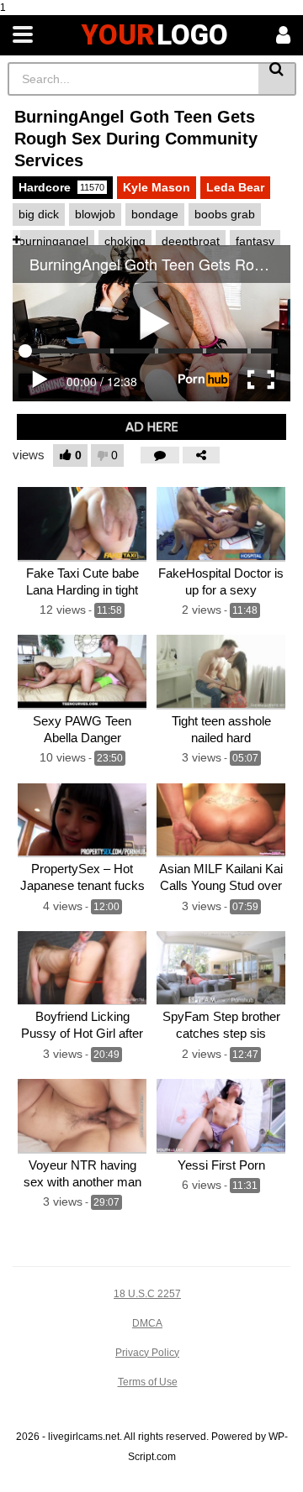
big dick (39, 214)
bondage (154, 214)
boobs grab (224, 214)
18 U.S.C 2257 (147, 1294)
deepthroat (191, 241)
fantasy (255, 241)
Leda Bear (235, 187)
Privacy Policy (147, 1353)
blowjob (95, 214)
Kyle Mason (156, 187)
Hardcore (61, 187)
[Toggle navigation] (23, 35)
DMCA (147, 1323)
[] (277, 79)
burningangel (53, 241)
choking (125, 241)
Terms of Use (148, 1382)
